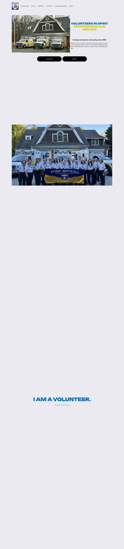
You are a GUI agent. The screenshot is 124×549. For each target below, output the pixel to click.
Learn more (49, 59)
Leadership (41, 6)
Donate (33, 6)
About (71, 6)
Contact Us (49, 6)
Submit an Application (61, 6)
